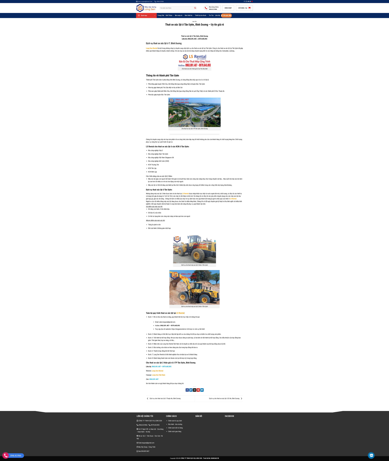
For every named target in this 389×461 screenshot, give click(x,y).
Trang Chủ (161, 15)
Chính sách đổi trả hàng (175, 428)
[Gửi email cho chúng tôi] (250, 1)
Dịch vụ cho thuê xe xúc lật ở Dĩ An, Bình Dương (224, 399)
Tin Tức (211, 15)
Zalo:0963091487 (143, 451)
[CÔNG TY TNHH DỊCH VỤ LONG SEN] (146, 8)
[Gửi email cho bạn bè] (194, 390)
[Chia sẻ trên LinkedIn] (202, 390)
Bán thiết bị (188, 15)
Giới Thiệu (169, 15)
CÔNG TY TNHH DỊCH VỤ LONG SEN (150, 421)
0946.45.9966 (142, 425)
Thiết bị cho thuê (200, 15)
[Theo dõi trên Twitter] (248, 1)
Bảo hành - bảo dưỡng (175, 424)
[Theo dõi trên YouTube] (252, 1)
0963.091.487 (192, 39)
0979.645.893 (202, 39)
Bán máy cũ (178, 15)
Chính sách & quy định (175, 421)
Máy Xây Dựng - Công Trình (146, 447)
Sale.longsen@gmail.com (146, 443)
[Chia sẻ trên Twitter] (191, 390)
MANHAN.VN (215, 458)
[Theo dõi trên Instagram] (246, 1)
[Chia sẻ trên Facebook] (187, 390)
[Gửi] (195, 8)
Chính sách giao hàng (174, 431)
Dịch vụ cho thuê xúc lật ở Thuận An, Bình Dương (165, 399)
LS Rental (185, 194)
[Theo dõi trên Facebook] (244, 1)
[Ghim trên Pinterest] (198, 390)
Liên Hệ (217, 15)
